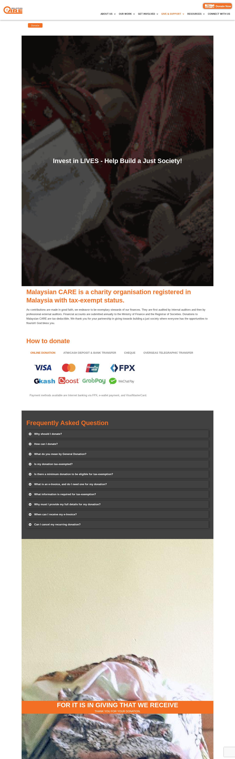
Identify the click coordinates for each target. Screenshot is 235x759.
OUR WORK (125, 14)
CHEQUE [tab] (129, 352)
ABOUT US (107, 14)
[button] (108, 14)
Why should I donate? (48, 433)
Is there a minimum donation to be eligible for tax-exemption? (73, 474)
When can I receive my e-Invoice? (55, 514)
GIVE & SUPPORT (171, 14)
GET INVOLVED (146, 14)
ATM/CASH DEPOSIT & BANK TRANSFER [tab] (89, 352)
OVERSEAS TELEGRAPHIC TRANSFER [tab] (168, 352)
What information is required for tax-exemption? (65, 494)
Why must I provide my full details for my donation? (67, 504)
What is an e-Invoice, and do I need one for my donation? (70, 484)
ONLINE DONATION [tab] (42, 352)
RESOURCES (194, 14)
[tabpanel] (117, 379)
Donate (35, 25)
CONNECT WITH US (219, 14)
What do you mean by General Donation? (60, 454)
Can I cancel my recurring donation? (57, 524)
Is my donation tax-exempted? (53, 464)
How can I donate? (46, 444)
